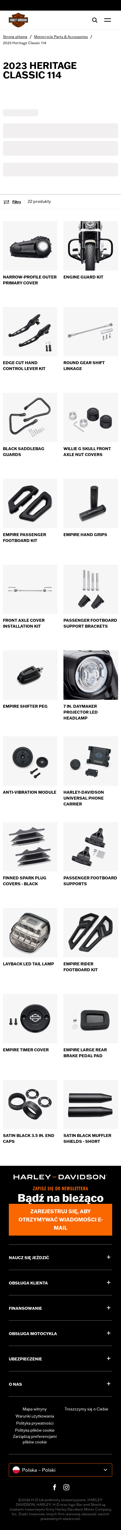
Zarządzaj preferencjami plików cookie (35, 1439)
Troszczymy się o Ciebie (86, 1409)
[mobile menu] (106, 20)
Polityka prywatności (34, 1423)
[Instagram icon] (66, 1487)
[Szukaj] (94, 20)
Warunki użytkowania (35, 1416)
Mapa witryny (35, 1409)
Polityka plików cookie (35, 1430)
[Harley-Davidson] (60, 1177)
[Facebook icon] (54, 1487)
